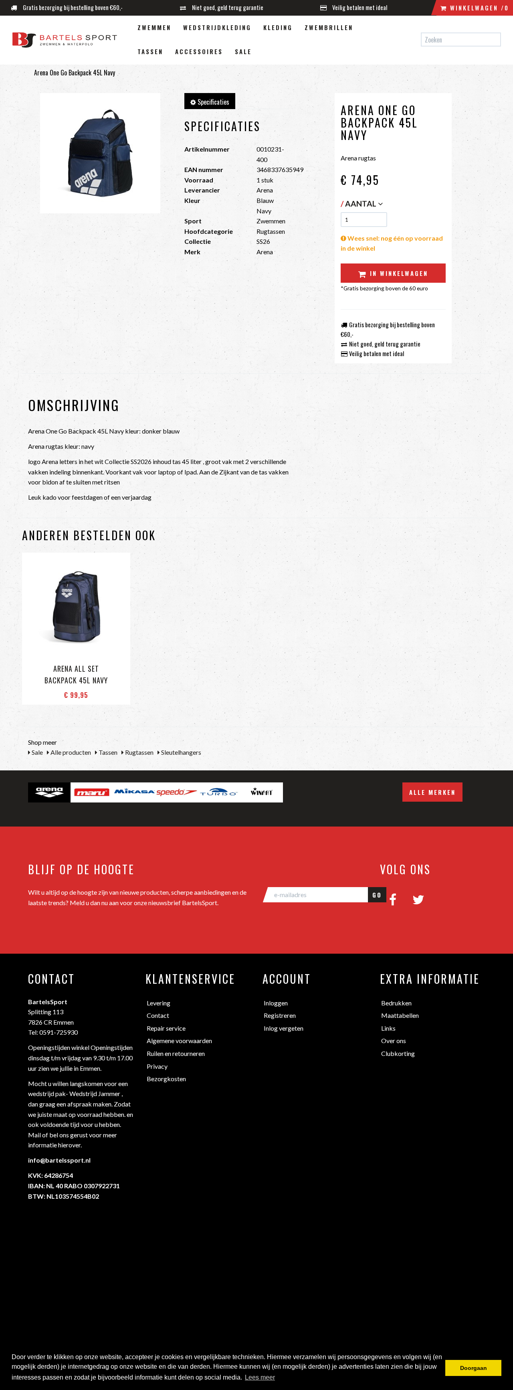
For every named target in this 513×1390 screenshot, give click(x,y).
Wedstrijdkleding (217, 27)
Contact (158, 1015)
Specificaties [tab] (212, 102)
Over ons (393, 1040)
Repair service (166, 1028)
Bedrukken (396, 1003)
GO (377, 894)
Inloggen (276, 1003)
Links (388, 1028)
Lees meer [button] (260, 1377)
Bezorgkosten (166, 1078)
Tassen (150, 51)
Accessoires (199, 51)
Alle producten (70, 752)
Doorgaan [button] (473, 1368)
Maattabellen (400, 1015)
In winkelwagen (397, 273)
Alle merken (432, 792)
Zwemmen (154, 27)
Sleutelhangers (180, 752)
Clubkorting (398, 1053)
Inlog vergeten (283, 1028)
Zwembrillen (329, 27)
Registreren (280, 1015)
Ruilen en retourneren (176, 1053)
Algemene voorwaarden (179, 1040)
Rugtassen (138, 752)
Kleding (278, 27)
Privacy (157, 1066)
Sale (243, 51)
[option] (49, 792)
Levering (158, 1003)
